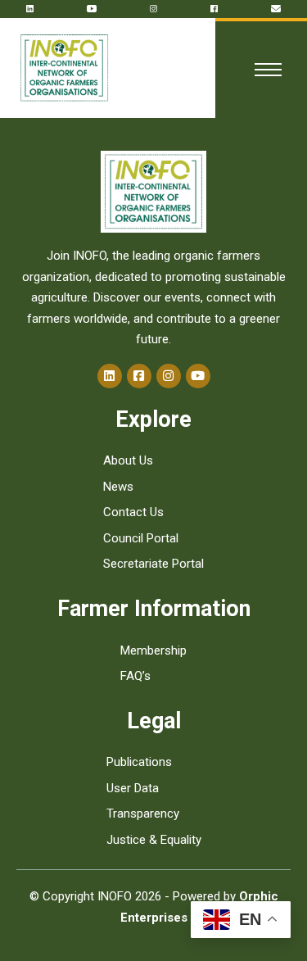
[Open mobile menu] (265, 69)
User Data (132, 788)
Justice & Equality (153, 839)
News (118, 486)
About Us (128, 460)
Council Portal (140, 538)
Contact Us (133, 512)
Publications (139, 762)
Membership (153, 650)
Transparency (142, 813)
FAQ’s (135, 676)
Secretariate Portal (153, 563)
